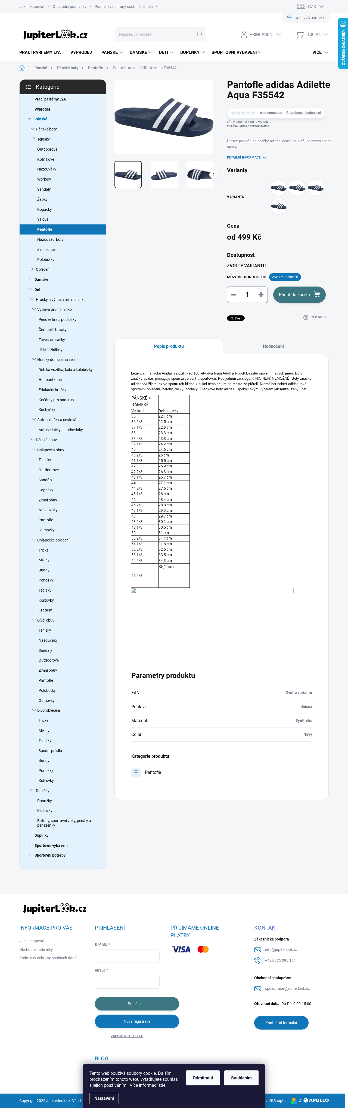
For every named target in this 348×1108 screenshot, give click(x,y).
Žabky (42, 199)
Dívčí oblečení (48, 710)
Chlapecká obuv (50, 450)
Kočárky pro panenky (56, 400)
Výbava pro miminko (54, 309)
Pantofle (44, 229)
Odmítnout (203, 1077)
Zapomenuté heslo (127, 1036)
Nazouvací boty (50, 239)
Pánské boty (46, 129)
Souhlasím (241, 1077)
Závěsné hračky (52, 339)
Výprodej (42, 109)
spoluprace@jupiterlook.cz (287, 988)
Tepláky (45, 590)
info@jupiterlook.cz (281, 949)
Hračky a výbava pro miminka (61, 299)
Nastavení (104, 1098)
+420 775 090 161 (280, 960)
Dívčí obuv (45, 620)
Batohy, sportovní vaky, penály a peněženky (64, 822)
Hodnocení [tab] (273, 346)
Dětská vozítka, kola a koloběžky (66, 369)
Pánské (41, 119)
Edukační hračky (52, 390)
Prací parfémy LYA (50, 99)
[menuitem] (42, 52)
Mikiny (44, 560)
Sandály (44, 189)
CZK (312, 6)
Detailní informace (244, 157)
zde (162, 1085)
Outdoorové (47, 149)
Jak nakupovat (32, 6)
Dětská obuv (46, 440)
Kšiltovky (46, 600)
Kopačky (44, 209)
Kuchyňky (47, 409)
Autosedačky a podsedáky (61, 430)
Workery (44, 179)
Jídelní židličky (51, 350)
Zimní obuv (46, 249)
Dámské (41, 279)
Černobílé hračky (53, 329)
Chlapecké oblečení (53, 540)
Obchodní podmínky (69, 6)
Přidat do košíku (294, 294)
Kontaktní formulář (281, 1023)
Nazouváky (46, 169)
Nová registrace (137, 1021)
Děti (38, 289)
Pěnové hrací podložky (57, 319)
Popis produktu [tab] (169, 346)
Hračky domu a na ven (56, 359)
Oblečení (43, 269)
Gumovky (47, 530)
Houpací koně (50, 380)
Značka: (248, 126)
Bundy (44, 570)
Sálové (42, 219)
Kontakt (266, 927)
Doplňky (42, 791)
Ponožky (46, 580)
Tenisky (43, 139)
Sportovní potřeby (50, 855)
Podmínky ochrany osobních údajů (124, 6)
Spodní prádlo (50, 750)
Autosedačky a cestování (58, 420)
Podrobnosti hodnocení (303, 113)
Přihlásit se (137, 1004)
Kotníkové (45, 159)
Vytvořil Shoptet (273, 1100)
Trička (44, 550)
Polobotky (45, 259)
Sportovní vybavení (51, 845)
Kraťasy (45, 610)
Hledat (199, 34)
